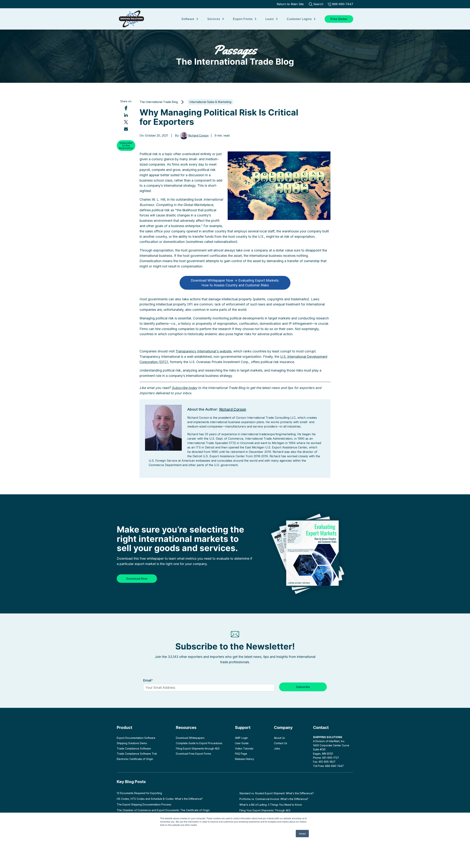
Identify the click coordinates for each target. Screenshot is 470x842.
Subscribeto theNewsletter (126, 145)
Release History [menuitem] (244, 758)
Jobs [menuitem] (277, 748)
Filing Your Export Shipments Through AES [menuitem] (264, 810)
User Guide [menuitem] (242, 743)
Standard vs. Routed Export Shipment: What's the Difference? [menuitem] (276, 793)
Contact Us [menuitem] (280, 743)
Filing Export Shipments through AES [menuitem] (198, 748)
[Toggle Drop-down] (197, 18)
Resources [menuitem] (186, 727)
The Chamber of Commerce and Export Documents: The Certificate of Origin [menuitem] (163, 810)
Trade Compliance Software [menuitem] (134, 748)
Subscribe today (184, 388)
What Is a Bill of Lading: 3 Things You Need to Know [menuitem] (270, 804)
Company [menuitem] (283, 727)
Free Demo (338, 19)
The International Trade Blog (235, 55)
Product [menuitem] (124, 727)
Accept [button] (302, 833)
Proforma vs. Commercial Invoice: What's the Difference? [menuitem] (273, 799)
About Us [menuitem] (279, 737)
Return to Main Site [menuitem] (290, 4)
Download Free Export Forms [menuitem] (193, 753)
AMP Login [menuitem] (241, 737)
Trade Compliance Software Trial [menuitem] (137, 753)
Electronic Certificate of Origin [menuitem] (135, 758)
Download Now (136, 578)
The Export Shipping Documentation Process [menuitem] (144, 804)
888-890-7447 (342, 4)
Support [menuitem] (242, 727)
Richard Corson (198, 135)
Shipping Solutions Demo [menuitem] (132, 743)
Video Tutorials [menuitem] (244, 748)
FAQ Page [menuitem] (241, 753)
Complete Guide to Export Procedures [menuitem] (199, 743)
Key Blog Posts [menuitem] (131, 781)
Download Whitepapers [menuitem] (190, 737)
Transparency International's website (204, 351)
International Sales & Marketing (210, 102)
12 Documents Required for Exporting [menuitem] (139, 793)
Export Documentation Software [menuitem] (136, 737)
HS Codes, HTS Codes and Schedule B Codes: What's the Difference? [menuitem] (160, 798)
